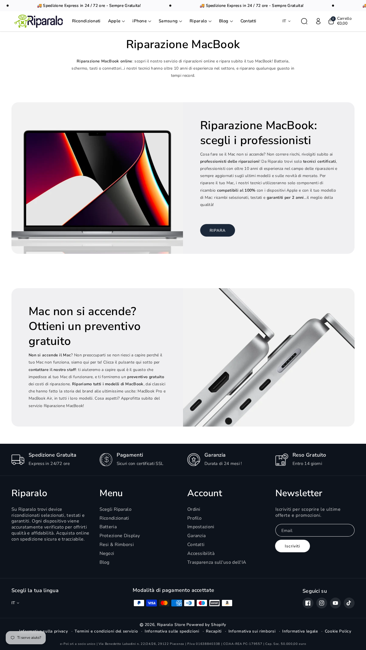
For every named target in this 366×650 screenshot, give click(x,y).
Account (204, 493)
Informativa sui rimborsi (252, 631)
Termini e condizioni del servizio (106, 631)
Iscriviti (292, 546)
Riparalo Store (171, 624)
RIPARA (218, 230)
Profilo (194, 518)
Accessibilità (200, 553)
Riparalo (29, 493)
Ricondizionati (114, 518)
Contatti (195, 544)
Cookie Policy (338, 631)
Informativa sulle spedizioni (172, 631)
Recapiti (214, 631)
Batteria (108, 527)
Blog (105, 562)
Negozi (107, 553)
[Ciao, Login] (318, 21)
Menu (111, 493)
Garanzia (196, 536)
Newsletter (299, 493)
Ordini (193, 509)
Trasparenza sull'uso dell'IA (216, 562)
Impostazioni (200, 527)
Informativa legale (300, 631)
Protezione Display (120, 536)
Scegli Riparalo (116, 509)
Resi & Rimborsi (117, 544)
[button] (117, 21)
